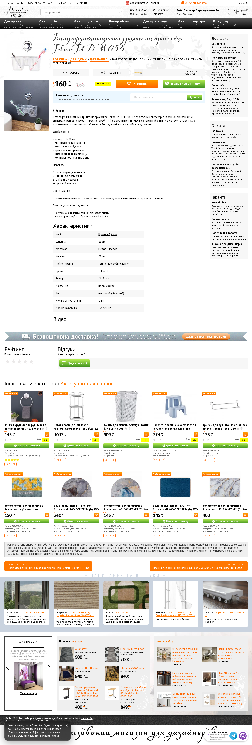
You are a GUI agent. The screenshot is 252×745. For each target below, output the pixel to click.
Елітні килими (83, 671)
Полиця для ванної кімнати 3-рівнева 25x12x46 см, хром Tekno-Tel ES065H (198, 568)
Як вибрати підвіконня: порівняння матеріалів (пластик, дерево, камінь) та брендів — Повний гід (185, 655)
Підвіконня (132, 25)
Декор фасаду (155, 21)
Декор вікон (119, 21)
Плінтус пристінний (91, 25)
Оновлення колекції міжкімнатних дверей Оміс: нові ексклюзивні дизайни (185, 698)
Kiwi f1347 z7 (122, 612)
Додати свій (78, 363)
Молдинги (44, 25)
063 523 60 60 (160, 10)
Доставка (220, 38)
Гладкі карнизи (11, 25)
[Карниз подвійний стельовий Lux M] (225, 596)
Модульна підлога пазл (85, 27)
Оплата (218, 125)
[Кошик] (244, 12)
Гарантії (218, 197)
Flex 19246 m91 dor (132, 648)
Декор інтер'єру (191, 21)
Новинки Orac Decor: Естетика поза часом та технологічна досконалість (231, 653)
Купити (194, 97)
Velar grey (81, 648)
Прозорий (104, 234)
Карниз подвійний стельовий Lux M (225, 614)
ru (247, 2)
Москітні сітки (115, 27)
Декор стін (48, 21)
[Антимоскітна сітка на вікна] (26, 596)
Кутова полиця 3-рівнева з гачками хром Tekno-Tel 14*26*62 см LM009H (76, 428)
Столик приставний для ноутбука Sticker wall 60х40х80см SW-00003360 (133, 691)
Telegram (157, 13)
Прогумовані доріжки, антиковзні (132, 653)
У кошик (139, 83)
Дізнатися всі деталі (206, 336)
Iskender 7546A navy (132, 668)
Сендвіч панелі (56, 27)
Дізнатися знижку (185, 83)
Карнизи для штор (117, 25)
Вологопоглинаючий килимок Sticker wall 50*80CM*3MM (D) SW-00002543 (225, 509)
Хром (114, 234)
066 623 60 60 (138, 13)
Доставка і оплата (40, 2)
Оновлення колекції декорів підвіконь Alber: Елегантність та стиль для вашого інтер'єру (231, 698)
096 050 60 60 (138, 10)
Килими (77, 25)
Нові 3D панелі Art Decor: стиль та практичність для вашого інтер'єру (228, 677)
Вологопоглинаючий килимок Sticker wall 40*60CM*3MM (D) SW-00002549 (125, 509)
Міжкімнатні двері (187, 25)
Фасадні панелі (166, 27)
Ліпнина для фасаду (153, 25)
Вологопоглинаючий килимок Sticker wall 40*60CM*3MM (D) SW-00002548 (76, 509)
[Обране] (228, 12)
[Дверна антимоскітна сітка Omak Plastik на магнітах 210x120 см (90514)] (175, 596)
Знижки (196, 2)
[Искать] (120, 12)
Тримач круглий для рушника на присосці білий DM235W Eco (25, 426)
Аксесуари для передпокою (82, 701)
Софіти (155, 27)
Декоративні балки (24, 27)
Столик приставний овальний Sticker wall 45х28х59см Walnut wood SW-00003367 (87, 691)
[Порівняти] (236, 12)
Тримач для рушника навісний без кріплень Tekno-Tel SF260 (225, 426)
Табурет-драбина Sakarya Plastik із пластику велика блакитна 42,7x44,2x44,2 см (174, 428)
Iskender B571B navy (87, 668)
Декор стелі (14, 21)
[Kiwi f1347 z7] (126, 596)
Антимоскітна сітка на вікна (33, 612)
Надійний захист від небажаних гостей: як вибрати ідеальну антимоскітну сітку (184, 677)
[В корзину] (47, 434)
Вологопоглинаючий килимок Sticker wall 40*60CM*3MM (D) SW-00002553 (175, 509)
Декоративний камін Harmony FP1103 (28, 682)
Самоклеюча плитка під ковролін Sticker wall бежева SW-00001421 (75, 614)
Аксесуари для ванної (86, 383)
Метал (102, 249)
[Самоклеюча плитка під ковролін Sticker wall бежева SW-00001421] (76, 596)
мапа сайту (87, 718)
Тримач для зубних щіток (113, 263)
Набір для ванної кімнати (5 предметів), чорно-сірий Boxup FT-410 (48, 568)
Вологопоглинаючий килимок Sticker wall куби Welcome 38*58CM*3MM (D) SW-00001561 (25, 509)
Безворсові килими (85, 652)
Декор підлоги (86, 21)
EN (243, 2)
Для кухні (217, 25)
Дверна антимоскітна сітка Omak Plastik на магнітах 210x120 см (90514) (175, 614)
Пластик (112, 249)
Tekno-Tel (189, 73)
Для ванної (228, 25)
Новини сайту (165, 641)
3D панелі (54, 25)
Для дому (221, 21)
